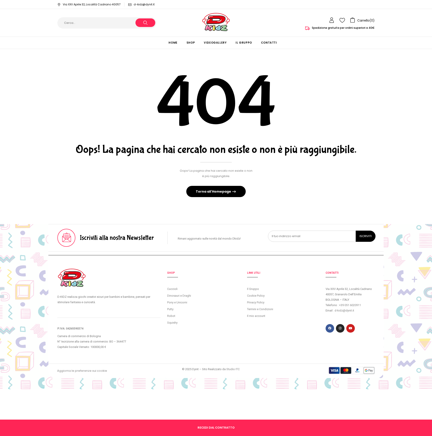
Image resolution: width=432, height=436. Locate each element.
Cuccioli (172, 289)
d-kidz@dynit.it (144, 4)
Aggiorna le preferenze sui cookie (82, 371)
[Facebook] (330, 328)
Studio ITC (233, 369)
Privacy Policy (255, 302)
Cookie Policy (256, 295)
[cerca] (145, 22)
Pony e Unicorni (177, 302)
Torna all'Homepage (214, 191)
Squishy (172, 322)
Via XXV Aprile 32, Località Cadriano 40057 (92, 4)
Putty (170, 309)
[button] (362, 20)
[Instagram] (340, 328)
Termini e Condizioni (260, 309)
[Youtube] (350, 328)
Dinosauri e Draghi (179, 295)
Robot (171, 316)
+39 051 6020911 (350, 305)
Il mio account (256, 316)
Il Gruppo (253, 289)
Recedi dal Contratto (216, 427)
